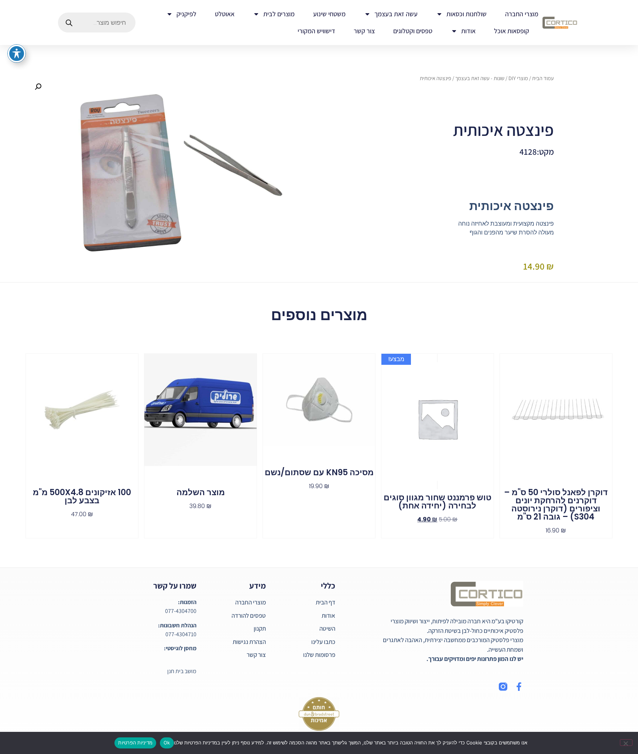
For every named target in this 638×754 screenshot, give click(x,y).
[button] (38, 86)
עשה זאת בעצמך (396, 14)
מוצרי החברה (521, 14)
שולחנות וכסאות (466, 14)
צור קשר (364, 31)
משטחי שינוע (329, 14)
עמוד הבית (543, 78)
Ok (167, 743)
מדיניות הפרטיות (135, 743)
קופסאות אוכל (511, 31)
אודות (468, 31)
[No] (626, 742)
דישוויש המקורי (316, 31)
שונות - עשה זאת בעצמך (479, 78)
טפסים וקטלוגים (412, 31)
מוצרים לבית (279, 14)
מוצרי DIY (518, 78)
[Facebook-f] (519, 686)
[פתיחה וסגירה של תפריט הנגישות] (16, 53)
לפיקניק (186, 14)
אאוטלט (224, 14)
